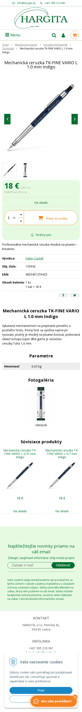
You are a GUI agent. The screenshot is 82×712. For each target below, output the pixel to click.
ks (14, 218)
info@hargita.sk (26, 3)
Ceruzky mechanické (55, 45)
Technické (8, 48)
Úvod (5, 45)
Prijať (41, 690)
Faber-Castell (34, 258)
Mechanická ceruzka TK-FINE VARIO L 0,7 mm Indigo (62, 453)
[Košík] (74, 35)
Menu (14, 34)
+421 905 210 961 (55, 3)
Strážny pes (43, 235)
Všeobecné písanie (26, 45)
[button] (75, 697)
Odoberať (63, 565)
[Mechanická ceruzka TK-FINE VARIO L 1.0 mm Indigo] (41, 118)
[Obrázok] (41, 404)
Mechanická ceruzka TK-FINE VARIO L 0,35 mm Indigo (20, 453)
